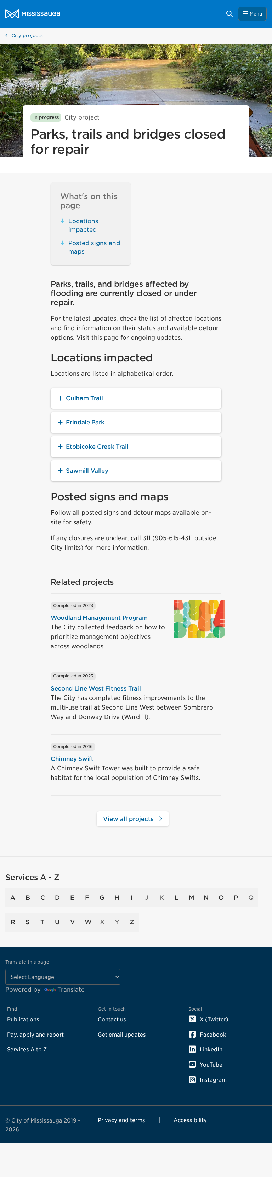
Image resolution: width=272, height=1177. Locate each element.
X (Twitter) (214, 1019)
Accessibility (190, 1120)
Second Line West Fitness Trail (96, 688)
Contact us (112, 1019)
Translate (71, 989)
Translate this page (27, 962)
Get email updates (122, 1034)
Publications (23, 1019)
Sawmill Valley (87, 470)
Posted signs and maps (94, 247)
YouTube (211, 1064)
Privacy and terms (121, 1120)
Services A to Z (27, 1049)
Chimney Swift (72, 758)
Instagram (213, 1079)
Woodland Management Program (99, 617)
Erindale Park (85, 422)
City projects (26, 35)
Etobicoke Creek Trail (97, 446)
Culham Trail (84, 398)
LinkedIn (211, 1049)
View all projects (129, 818)
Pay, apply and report (35, 1034)
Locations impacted (83, 225)
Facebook (213, 1034)
